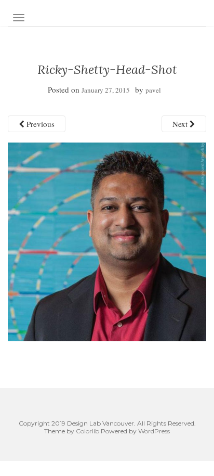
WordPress (154, 431)
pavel (153, 90)
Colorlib (87, 431)
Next (181, 124)
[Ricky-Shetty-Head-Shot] (107, 241)
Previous (39, 124)
